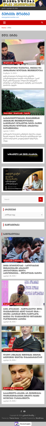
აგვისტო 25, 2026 (9, 401)
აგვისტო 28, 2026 (9, 276)
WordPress (40, 418)
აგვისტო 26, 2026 (9, 360)
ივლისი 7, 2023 (8, 131)
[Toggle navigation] (4, 22)
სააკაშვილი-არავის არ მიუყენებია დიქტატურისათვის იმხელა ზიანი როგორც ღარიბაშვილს (22, 395)
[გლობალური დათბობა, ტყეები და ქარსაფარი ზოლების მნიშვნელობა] (23, 52)
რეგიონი (27, 113)
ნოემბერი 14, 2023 (9, 73)
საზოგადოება (18, 63)
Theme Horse (14, 418)
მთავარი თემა (8, 63)
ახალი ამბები (8, 113)
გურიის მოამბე (16, 14)
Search (41, 199)
